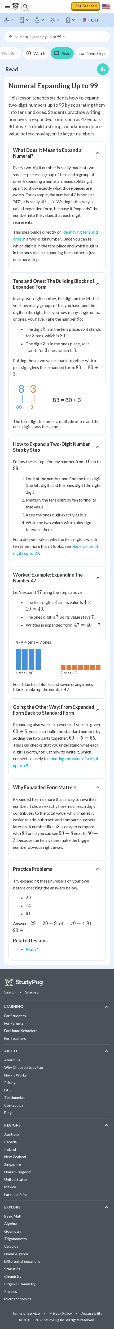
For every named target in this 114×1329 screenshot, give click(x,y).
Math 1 (32, 949)
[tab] (36, 53)
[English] (24, 20)
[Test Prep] (70, 20)
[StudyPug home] (23, 982)
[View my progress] (103, 69)
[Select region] (106, 6)
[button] (57, 153)
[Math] (8, 20)
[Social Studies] (55, 20)
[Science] (39, 20)
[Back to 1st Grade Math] (10, 37)
